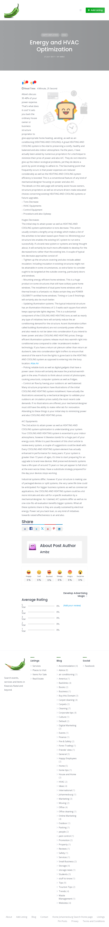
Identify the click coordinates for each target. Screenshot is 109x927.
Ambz (44, 552)
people (62, 831)
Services (37, 665)
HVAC (64, 35)
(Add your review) (72, 605)
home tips (64, 770)
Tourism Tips (65, 887)
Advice (62, 670)
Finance (62, 737)
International (65, 790)
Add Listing (21, 916)
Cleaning (63, 708)
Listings (101, 916)
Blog (34, 916)
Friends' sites (65, 749)
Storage (63, 865)
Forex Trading (66, 745)
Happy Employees (50, 35)
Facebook (90, 665)
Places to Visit (39, 670)
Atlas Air (35, 363)
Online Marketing (67, 815)
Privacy (74, 921)
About (9, 916)
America (63, 678)
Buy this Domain (67, 695)
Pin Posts (62, 921)
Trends (62, 891)
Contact (44, 916)
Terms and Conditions (94, 921)
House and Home (67, 774)
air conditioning (66, 674)
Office (61, 807)
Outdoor (63, 823)
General (63, 754)
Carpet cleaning (66, 699)
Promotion (64, 840)
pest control (65, 836)
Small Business (66, 861)
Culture (62, 716)
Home (62, 765)
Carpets (63, 704)
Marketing (64, 798)
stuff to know (65, 878)
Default (62, 721)
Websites (63, 902)
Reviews (63, 848)
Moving (62, 803)
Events (62, 732)
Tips (61, 882)
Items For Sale (40, 674)
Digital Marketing (67, 725)
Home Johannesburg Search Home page (72, 916)
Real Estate (38, 678)
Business (63, 691)
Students (63, 874)
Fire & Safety (65, 741)
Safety (62, 853)
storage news (65, 870)
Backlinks (63, 682)
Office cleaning (66, 811)
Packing (63, 827)
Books (62, 687)
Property (63, 844)
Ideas (61, 786)
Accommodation (67, 665)
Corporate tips (66, 712)
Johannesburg (66, 794)
